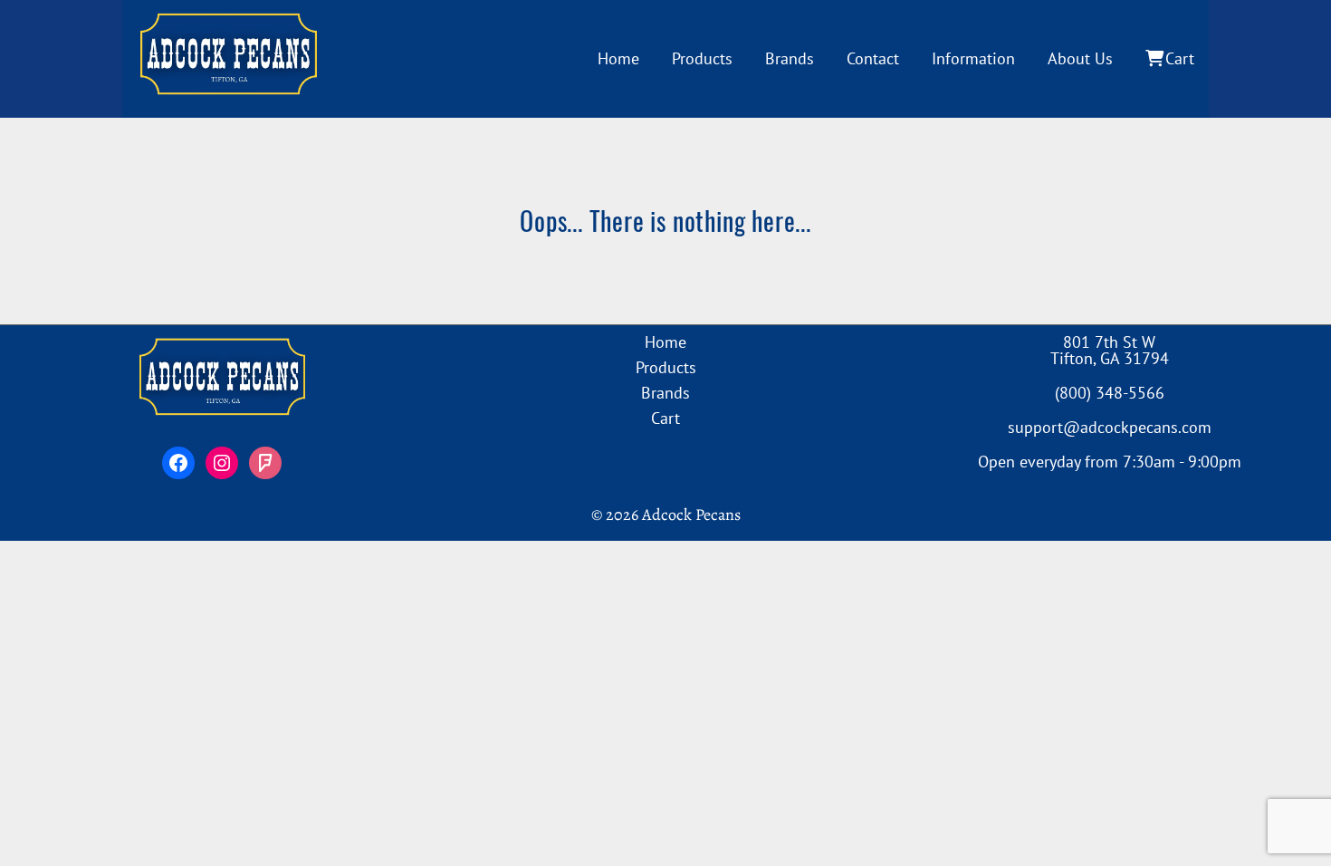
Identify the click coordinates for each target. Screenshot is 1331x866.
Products (702, 58)
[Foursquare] (265, 463)
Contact (873, 58)
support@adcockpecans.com (1109, 427)
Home (618, 58)
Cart (1179, 58)
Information (973, 58)
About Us (1080, 58)
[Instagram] (222, 463)
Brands (789, 58)
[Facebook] (178, 463)
